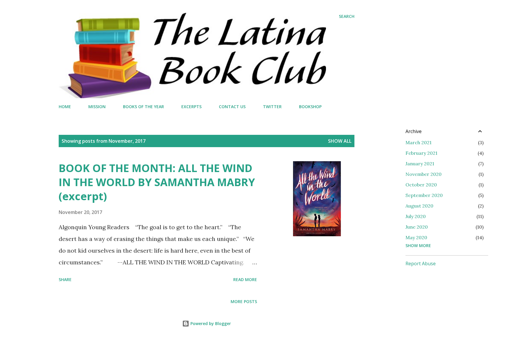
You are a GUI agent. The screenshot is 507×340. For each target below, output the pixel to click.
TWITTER (272, 106)
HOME (65, 106)
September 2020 (424, 195)
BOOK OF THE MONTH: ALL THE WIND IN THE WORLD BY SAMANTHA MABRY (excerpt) (157, 182)
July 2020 (415, 216)
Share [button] (65, 279)
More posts (244, 301)
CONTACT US (232, 106)
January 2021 (419, 163)
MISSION (97, 106)
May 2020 (416, 237)
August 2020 (419, 206)
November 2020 (423, 174)
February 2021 (421, 153)
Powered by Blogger (210, 323)
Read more (245, 279)
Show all (339, 141)
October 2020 (421, 185)
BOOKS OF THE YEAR (143, 106)
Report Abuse (420, 263)
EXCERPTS (191, 106)
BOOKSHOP (310, 106)
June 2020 (416, 227)
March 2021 (418, 142)
